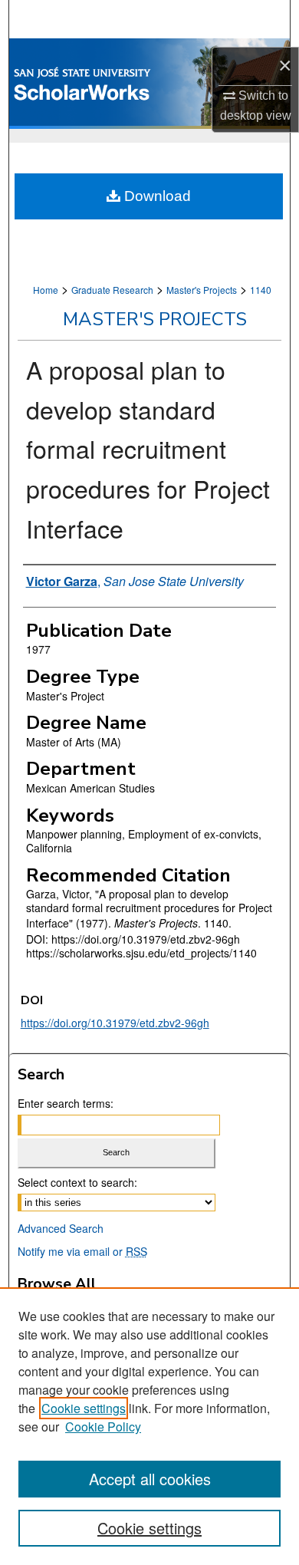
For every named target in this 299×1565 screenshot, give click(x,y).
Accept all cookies (150, 1479)
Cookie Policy (103, 1426)
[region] (149, 1426)
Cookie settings (83, 1408)
